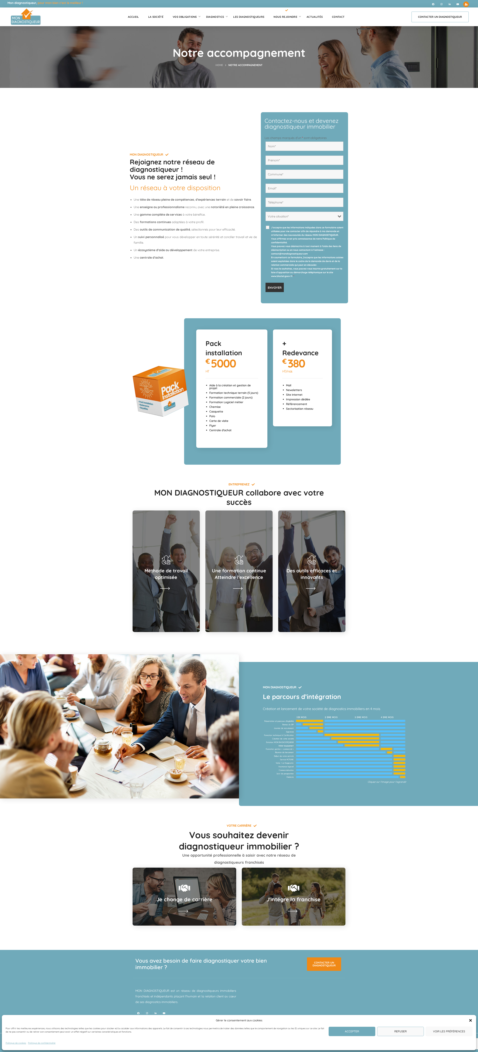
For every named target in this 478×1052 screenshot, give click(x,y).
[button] (470, 1020)
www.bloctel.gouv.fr (281, 276)
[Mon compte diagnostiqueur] (466, 4)
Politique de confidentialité (41, 1043)
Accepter (352, 1031)
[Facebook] (433, 4)
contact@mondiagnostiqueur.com (289, 253)
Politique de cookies (16, 1043)
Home (219, 65)
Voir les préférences (449, 1031)
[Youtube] (458, 4)
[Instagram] (441, 4)
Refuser (400, 1031)
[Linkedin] (449, 4)
